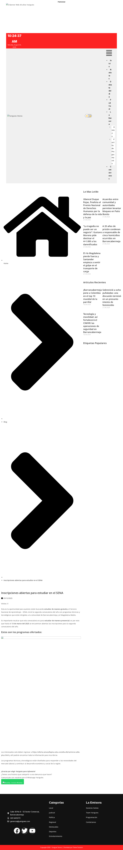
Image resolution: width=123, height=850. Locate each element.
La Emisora (110, 118)
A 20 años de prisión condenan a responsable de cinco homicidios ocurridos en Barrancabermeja (111, 234)
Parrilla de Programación (113, 151)
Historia (113, 131)
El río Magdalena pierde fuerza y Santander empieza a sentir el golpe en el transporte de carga (91, 262)
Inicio (110, 63)
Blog (5, 422)
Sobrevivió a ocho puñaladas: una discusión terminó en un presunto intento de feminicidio (111, 297)
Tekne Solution (78, 847)
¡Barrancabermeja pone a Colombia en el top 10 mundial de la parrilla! (92, 295)
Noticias (110, 74)
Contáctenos (110, 173)
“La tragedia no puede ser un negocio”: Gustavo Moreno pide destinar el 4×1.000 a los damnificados (92, 235)
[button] (109, 53)
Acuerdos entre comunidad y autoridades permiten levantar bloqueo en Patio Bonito (111, 207)
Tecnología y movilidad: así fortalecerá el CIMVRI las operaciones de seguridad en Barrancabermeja (92, 323)
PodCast (110, 104)
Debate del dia (110, 89)
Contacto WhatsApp (16, 782)
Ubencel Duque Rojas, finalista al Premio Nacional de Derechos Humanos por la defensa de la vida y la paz (92, 208)
